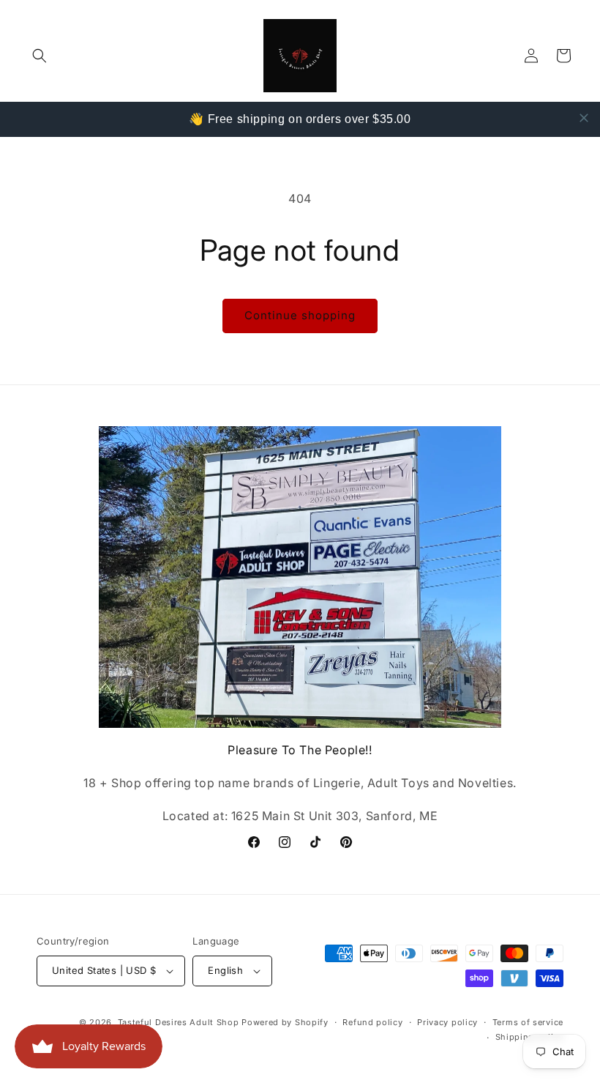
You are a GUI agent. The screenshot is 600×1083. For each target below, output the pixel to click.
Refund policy (372, 1022)
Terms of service (527, 1022)
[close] (584, 118)
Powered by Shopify (285, 1022)
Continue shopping (300, 315)
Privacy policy (447, 1022)
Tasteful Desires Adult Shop (180, 1022)
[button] (39, 56)
